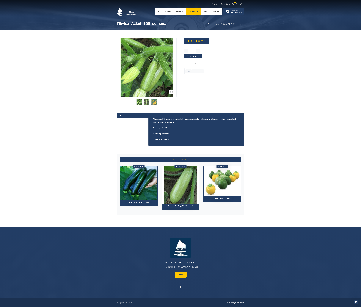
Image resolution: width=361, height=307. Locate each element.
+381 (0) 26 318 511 (187, 263)
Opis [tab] (120, 116)
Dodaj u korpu (194, 56)
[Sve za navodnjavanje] (127, 12)
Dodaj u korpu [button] (140, 191)
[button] (237, 4)
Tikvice (197, 64)
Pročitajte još (223, 189)
